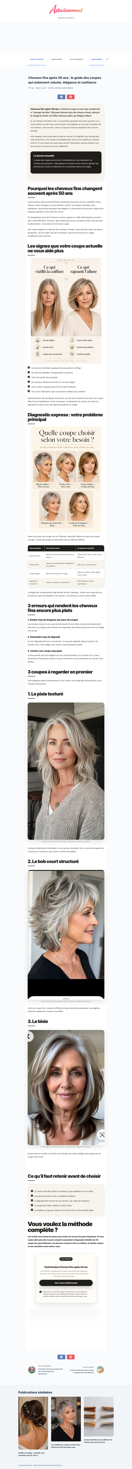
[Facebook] (61, 97)
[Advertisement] (66, 37)
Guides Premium (96, 59)
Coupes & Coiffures (36, 59)
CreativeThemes (56, 1465)
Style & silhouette (76, 59)
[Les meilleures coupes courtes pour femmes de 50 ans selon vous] (66, 1419)
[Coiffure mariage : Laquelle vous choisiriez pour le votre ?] (33, 1423)
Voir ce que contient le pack (66, 1283)
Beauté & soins (57, 59)
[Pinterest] (71, 97)
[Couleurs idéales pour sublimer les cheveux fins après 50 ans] (99, 1416)
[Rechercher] (107, 59)
